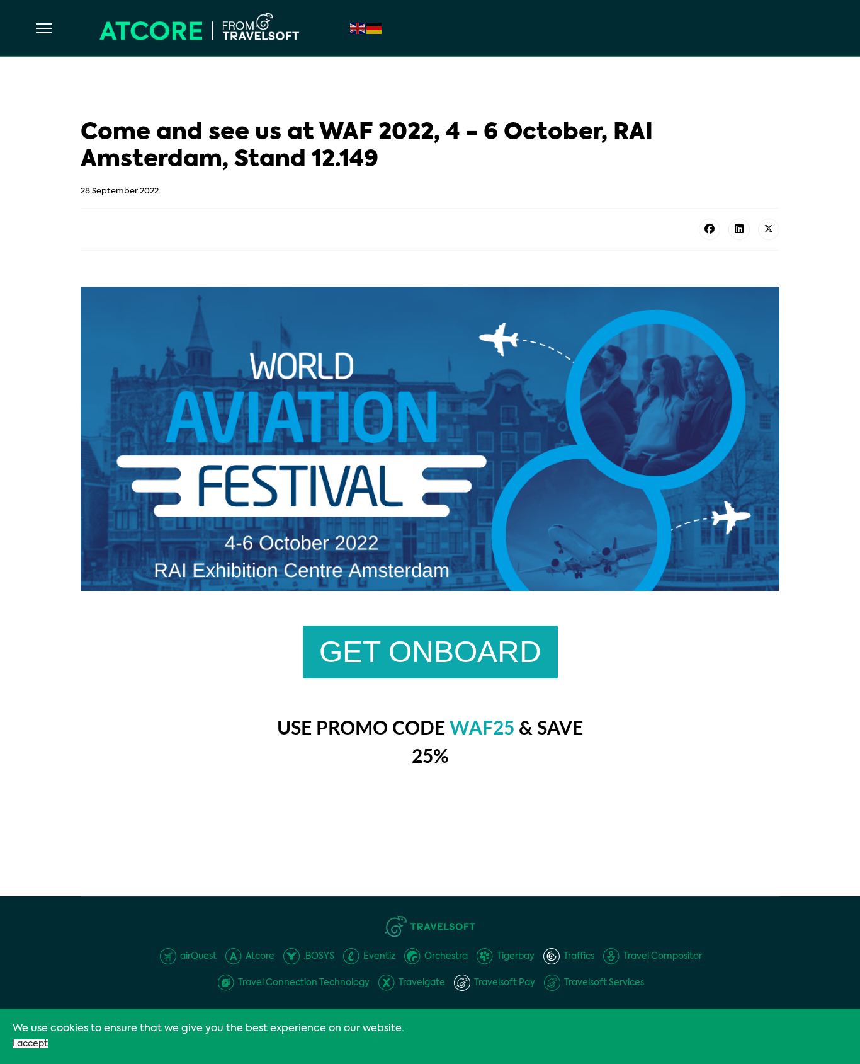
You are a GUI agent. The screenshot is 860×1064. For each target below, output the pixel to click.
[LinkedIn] (739, 229)
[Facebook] (709, 229)
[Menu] (44, 28)
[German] (374, 28)
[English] (358, 28)
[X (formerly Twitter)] (768, 229)
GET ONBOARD (430, 651)
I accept (30, 1043)
